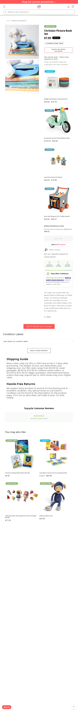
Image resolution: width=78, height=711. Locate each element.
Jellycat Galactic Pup (46, 516)
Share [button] (48, 317)
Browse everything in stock (54, 226)
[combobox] (39, 12)
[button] (4, 6)
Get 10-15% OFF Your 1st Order (39, 326)
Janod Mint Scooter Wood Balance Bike (57, 138)
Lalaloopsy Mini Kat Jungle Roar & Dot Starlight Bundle (20, 516)
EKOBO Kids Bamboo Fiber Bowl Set (56, 99)
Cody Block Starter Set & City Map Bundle (53, 473)
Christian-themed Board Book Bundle (17, 473)
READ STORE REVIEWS (39, 350)
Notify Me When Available (59, 50)
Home (8, 21)
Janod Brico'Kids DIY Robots (53, 177)
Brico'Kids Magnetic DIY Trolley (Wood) (57, 216)
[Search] (5, 12)
